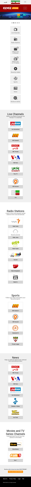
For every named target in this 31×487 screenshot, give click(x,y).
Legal (19, 478)
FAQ (23, 478)
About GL (5, 478)
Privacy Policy (12, 478)
